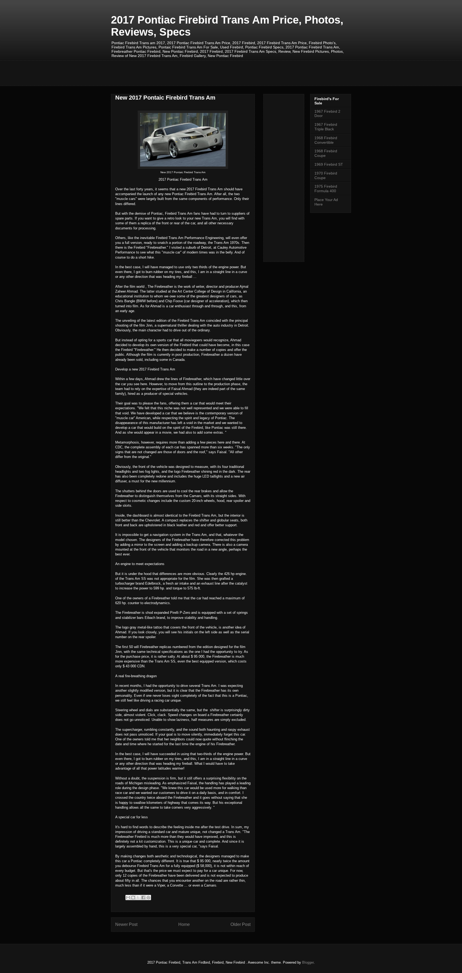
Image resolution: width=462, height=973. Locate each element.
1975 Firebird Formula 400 (325, 188)
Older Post (240, 924)
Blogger (308, 962)
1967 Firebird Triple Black (325, 126)
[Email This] (128, 897)
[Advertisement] (208, 72)
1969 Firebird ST (328, 164)
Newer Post (126, 924)
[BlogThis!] (133, 897)
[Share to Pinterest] (148, 897)
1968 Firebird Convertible (325, 140)
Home (184, 924)
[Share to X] (138, 897)
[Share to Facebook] (143, 897)
